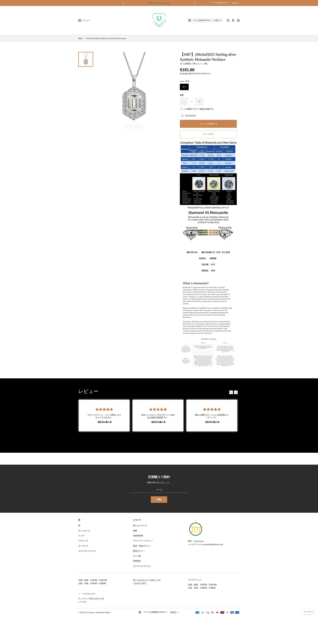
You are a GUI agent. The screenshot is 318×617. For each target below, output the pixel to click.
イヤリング (83, 541)
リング (81, 536)
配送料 (185, 74)
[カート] (238, 20)
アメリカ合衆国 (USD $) (218, 3)
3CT (184, 87)
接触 (135, 531)
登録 (159, 499)
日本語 (234, 3)
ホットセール (84, 531)
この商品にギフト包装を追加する (198, 109)
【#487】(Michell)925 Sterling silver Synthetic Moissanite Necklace (106, 38)
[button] (228, 20)
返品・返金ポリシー (142, 546)
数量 (182, 95)
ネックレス (83, 546)
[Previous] (123, 3)
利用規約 (137, 561)
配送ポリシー (139, 551)
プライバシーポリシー (143, 541)
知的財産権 (138, 536)
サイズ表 (137, 556)
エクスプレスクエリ (87, 551)
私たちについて (140, 525)
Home (80, 38)
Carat (184, 81)
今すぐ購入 (208, 134)
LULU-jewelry (89, 612)
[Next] (194, 3)
